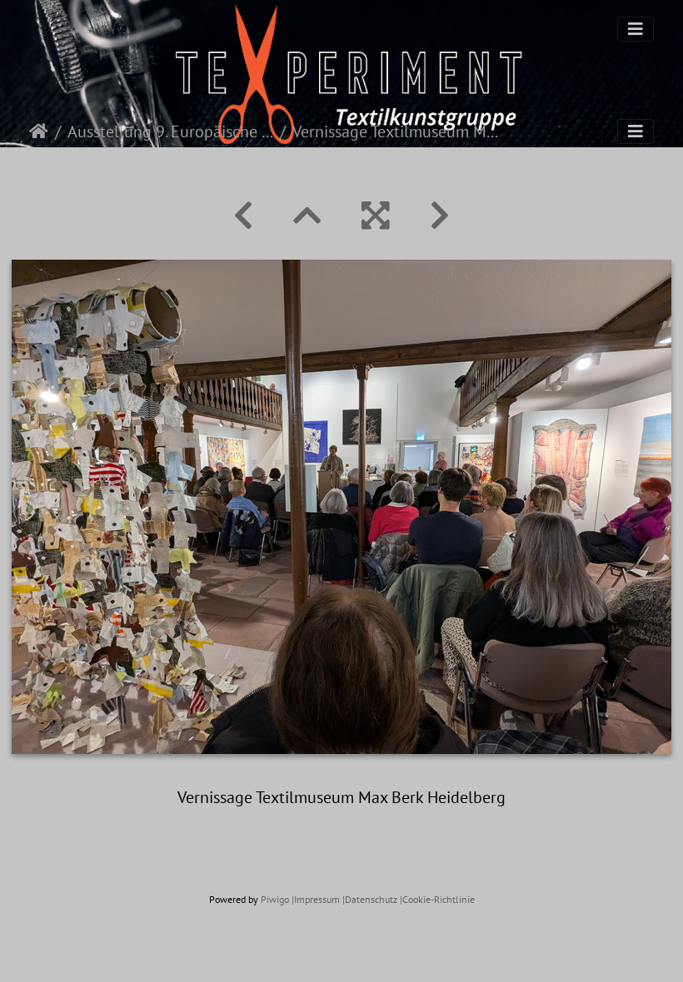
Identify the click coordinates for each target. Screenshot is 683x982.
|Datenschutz (369, 899)
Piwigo (275, 899)
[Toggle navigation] (635, 29)
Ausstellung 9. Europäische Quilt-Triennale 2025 (170, 131)
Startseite (38, 131)
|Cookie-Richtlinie (437, 899)
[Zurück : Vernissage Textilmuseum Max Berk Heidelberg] (243, 215)
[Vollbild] (376, 215)
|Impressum (316, 899)
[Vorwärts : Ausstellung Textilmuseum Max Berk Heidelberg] (440, 215)
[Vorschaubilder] (307, 215)
